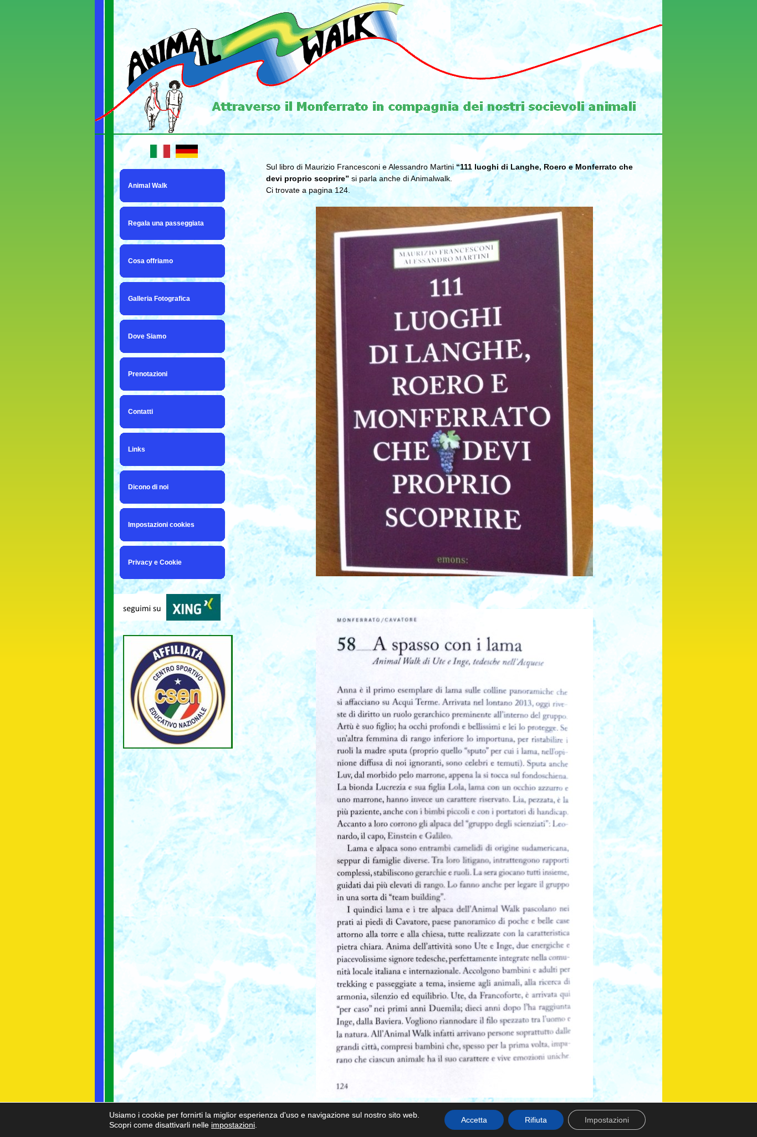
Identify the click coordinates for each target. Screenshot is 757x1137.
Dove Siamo (147, 336)
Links (136, 449)
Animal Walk (147, 186)
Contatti (140, 412)
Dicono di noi (148, 487)
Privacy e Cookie (155, 562)
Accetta (474, 1119)
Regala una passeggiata (166, 223)
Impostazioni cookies (161, 525)
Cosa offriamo (150, 261)
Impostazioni (607, 1119)
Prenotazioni (147, 374)
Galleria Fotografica (159, 299)
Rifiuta (536, 1119)
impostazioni (233, 1124)
